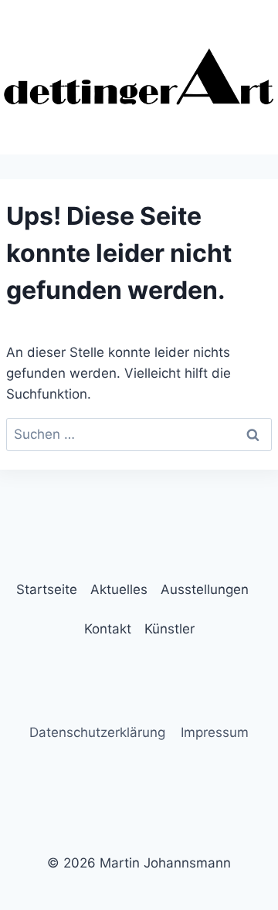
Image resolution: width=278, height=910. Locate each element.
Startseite (46, 589)
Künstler (169, 629)
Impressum (215, 732)
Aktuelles (118, 589)
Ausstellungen (205, 589)
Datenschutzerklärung (97, 732)
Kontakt (107, 629)
